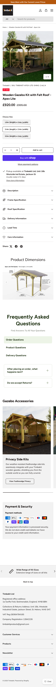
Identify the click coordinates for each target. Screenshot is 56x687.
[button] (46, 10)
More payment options (28, 164)
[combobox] (28, 19)
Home (5, 27)
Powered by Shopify (22, 681)
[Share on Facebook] (16, 246)
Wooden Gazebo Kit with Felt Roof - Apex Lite (24, 27)
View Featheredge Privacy (20, 481)
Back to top (28, 582)
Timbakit (6, 85)
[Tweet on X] (11, 246)
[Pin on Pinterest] (21, 246)
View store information (15, 180)
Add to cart (37, 150)
